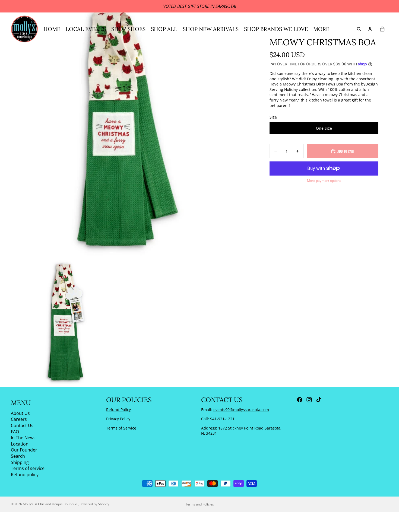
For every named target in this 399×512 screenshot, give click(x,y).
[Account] (370, 29)
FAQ (15, 431)
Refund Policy (118, 409)
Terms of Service (121, 427)
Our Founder (24, 450)
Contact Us (22, 425)
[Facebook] (299, 399)
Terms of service (28, 468)
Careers (19, 419)
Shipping (20, 462)
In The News (23, 438)
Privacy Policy (118, 418)
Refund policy (25, 474)
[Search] (359, 29)
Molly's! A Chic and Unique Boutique (50, 504)
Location (19, 444)
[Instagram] (309, 399)
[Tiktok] (318, 399)
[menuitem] (321, 29)
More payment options (324, 181)
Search (18, 456)
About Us (20, 413)
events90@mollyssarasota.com (241, 409)
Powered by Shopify (94, 504)
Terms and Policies (199, 504)
